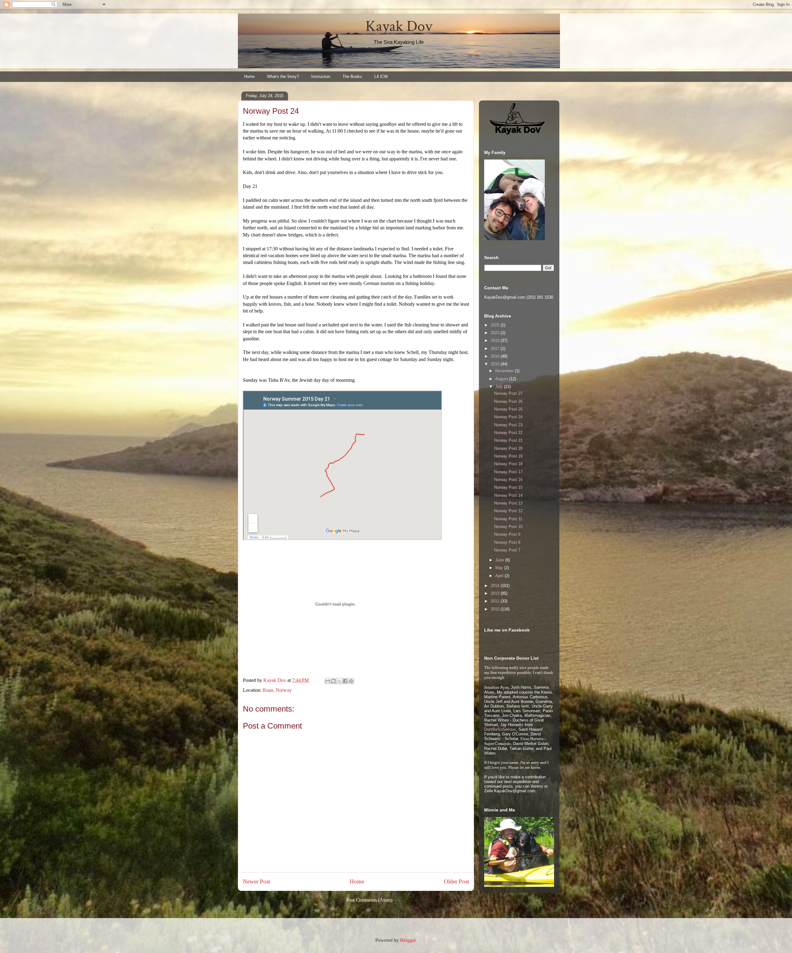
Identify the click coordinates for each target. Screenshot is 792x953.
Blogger (407, 940)
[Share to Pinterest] (351, 681)
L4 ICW (381, 76)
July (499, 386)
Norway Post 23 (508, 425)
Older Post (456, 881)
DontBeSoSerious (500, 729)
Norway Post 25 (508, 409)
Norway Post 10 (508, 526)
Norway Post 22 (508, 432)
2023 (496, 332)
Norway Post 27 (508, 393)
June (500, 560)
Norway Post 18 (508, 464)
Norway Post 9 (507, 534)
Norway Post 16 (508, 479)
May (499, 567)
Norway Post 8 (507, 542)
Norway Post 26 (508, 401)
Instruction (320, 76)
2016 (496, 356)
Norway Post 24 (508, 417)
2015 (496, 364)
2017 (496, 348)
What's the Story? (283, 76)
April (500, 575)
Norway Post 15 (508, 487)
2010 (496, 609)
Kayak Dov (399, 26)
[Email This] (328, 681)
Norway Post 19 (508, 456)
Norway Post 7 (507, 550)
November (505, 370)
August (502, 379)
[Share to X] (339, 681)
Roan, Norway (277, 690)
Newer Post (256, 881)
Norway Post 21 (508, 440)
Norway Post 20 (508, 448)
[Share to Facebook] (345, 681)
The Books (352, 76)
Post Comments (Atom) (369, 900)
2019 (496, 340)
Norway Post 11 (508, 519)
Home (249, 76)
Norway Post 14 (508, 495)
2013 (496, 593)
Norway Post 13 (508, 503)
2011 (496, 601)
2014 (496, 585)
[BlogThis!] (333, 681)
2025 (496, 325)
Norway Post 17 (508, 472)
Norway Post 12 (508, 510)
